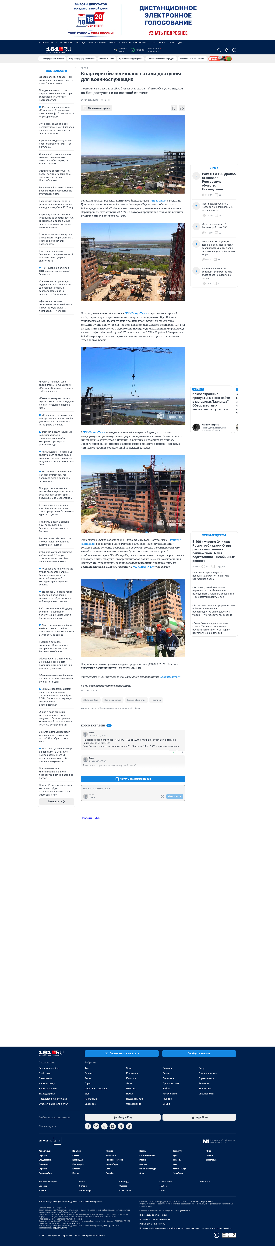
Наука (129, 1093)
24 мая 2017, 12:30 (89, 100)
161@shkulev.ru (74, 1223)
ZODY (154, 43)
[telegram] (88, 1126)
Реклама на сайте (49, 1068)
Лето (129, 1083)
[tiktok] (129, 1126)
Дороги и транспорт (96, 1088)
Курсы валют (141, 43)
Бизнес (89, 1073)
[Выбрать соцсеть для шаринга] (182, 108)
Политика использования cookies (154, 1219)
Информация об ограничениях (153, 1215)
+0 (172, 752)
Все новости (56, 71)
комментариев (99, 108)
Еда (87, 1093)
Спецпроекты (206, 1093)
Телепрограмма (97, 43)
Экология (204, 1083)
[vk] (96, 1126)
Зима (129, 1068)
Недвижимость (48, 43)
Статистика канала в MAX (53, 1103)
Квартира (156, 700)
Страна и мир (206, 1078)
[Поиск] (219, 50)
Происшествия (171, 1083)
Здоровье (90, 1103)
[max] (112, 1126)
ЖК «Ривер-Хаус (143, 566)
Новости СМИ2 (90, 818)
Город (88, 1083)
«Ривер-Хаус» (157, 200)
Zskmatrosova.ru (170, 676)
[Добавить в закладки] (174, 108)
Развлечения (170, 1093)
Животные (91, 1098)
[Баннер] (220, 58)
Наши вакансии (48, 1088)
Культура (131, 1078)
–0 (181, 752)
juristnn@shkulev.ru (111, 1226)
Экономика (205, 1088)
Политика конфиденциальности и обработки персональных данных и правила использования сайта (185, 1228)
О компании (46, 1078)
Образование (133, 1103)
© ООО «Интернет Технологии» (90, 1235)
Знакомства (67, 43)
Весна (88, 1078)
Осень (166, 1073)
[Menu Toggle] (41, 50)
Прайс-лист (45, 1073)
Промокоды (175, 43)
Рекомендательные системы (152, 1224)
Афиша (113, 43)
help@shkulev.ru (60, 1228)
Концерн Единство (136, 700)
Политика (168, 1078)
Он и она (168, 1068)
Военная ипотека (112, 700)
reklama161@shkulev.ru (203, 1201)
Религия (167, 1098)
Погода (80, 43)
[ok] (104, 1126)
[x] (121, 1126)
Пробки (138, 50)
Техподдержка (47, 1093)
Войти (92, 797)
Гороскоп (125, 43)
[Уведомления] (226, 50)
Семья (166, 1103)
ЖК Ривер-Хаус (90, 700)
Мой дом (131, 1088)
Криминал (132, 1073)
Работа (166, 1088)
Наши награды (47, 1083)
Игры (162, 43)
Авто (87, 1068)
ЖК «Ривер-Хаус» (136, 313)
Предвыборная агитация (53, 1098)
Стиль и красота (208, 1073)
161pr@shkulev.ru (182, 1210)
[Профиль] (234, 50)
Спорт (202, 1068)
